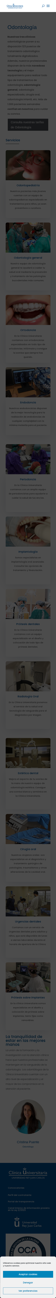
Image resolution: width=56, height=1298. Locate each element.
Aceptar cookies (28, 1274)
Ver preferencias (28, 1290)
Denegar (28, 1282)
